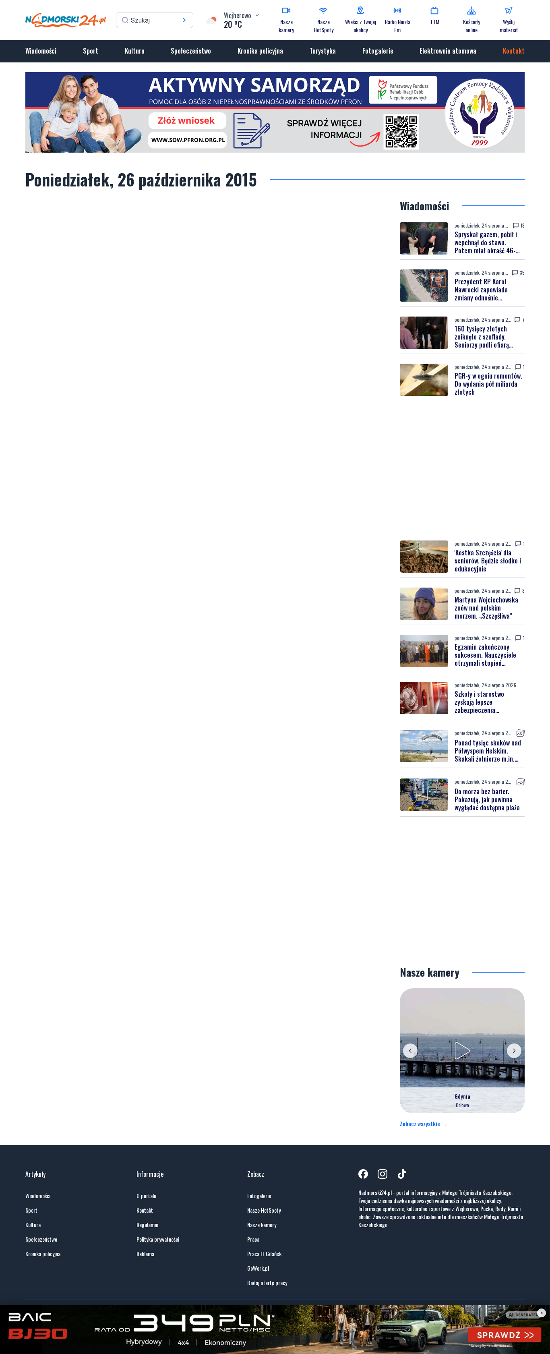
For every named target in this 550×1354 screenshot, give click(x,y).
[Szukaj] (184, 20)
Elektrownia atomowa (448, 51)
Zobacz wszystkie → (423, 1124)
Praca (253, 1239)
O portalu (146, 1196)
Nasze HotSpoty (264, 1210)
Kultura (135, 51)
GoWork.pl (258, 1268)
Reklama (145, 1254)
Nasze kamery (261, 1225)
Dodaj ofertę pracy (267, 1283)
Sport (90, 51)
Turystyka (323, 51)
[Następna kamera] (514, 1050)
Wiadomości (40, 51)
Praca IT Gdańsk (264, 1254)
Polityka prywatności (157, 1239)
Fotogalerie (377, 51)
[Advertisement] (462, 470)
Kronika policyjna (260, 51)
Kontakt (514, 51)
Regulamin (147, 1225)
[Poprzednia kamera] (410, 1050)
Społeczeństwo (191, 51)
